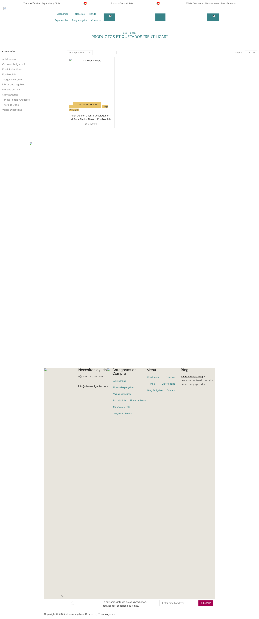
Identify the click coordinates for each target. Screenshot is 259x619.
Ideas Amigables (74, 614)
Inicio (125, 32)
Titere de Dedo (10, 104)
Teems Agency (106, 614)
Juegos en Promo (12, 79)
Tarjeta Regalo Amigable (16, 99)
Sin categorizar (10, 94)
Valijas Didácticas (12, 109)
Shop (133, 32)
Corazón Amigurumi (13, 64)
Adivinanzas (9, 59)
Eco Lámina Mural (12, 69)
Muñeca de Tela (11, 89)
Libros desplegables (13, 84)
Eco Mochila (9, 74)
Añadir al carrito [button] (88, 104)
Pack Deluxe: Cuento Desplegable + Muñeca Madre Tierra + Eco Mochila (91, 117)
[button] (109, 17)
